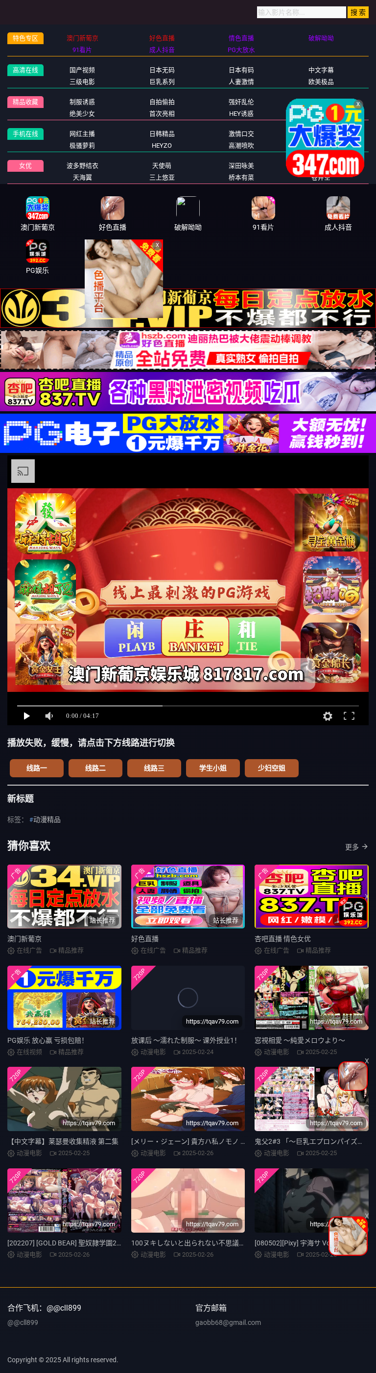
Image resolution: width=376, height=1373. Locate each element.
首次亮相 (162, 113)
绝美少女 (82, 113)
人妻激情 (241, 81)
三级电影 (82, 81)
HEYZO (162, 145)
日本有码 (241, 70)
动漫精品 (47, 819)
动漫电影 (321, 133)
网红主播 (82, 133)
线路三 (154, 768)
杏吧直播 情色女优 (283, 939)
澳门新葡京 (24, 939)
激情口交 (241, 133)
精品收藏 (25, 102)
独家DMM (321, 113)
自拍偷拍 (162, 102)
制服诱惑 (82, 102)
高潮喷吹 (241, 145)
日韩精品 (162, 133)
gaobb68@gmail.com (228, 1322)
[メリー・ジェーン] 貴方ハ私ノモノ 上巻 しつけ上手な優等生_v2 (229, 1141)
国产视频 (82, 70)
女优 (25, 165)
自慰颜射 (321, 145)
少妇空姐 (271, 768)
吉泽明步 (321, 165)
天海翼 (82, 177)
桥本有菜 (241, 177)
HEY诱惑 (241, 113)
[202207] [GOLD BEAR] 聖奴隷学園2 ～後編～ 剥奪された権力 (101, 1243)
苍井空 (320, 177)
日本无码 (162, 70)
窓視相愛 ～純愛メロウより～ (300, 1040)
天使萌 (161, 165)
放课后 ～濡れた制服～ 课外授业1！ (186, 1040)
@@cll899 (22, 1322)
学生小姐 (213, 768)
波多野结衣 (82, 165)
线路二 (95, 768)
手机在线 (25, 133)
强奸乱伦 (241, 102)
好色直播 (145, 939)
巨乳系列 (162, 81)
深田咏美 (241, 165)
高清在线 (25, 70)
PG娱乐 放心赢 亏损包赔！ (47, 1040)
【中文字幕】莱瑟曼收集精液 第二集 (62, 1141)
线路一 (36, 768)
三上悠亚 (162, 177)
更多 (352, 847)
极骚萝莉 (82, 145)
